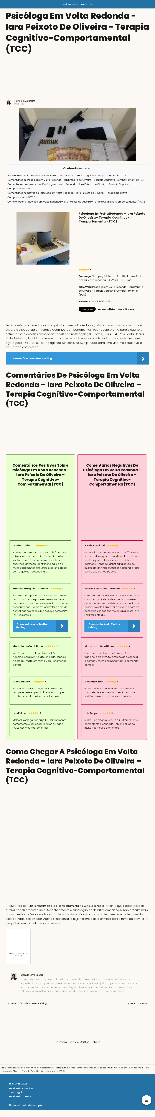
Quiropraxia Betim (137, 1003)
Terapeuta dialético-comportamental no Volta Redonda (67, 906)
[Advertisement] (77, 77)
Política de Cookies (20, 1096)
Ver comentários (106, 309)
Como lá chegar (126, 309)
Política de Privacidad (21, 1088)
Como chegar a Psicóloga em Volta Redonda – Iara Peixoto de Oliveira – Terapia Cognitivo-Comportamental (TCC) (76, 201)
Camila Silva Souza (24, 101)
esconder (85, 168)
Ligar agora (87, 309)
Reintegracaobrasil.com (77, 4)
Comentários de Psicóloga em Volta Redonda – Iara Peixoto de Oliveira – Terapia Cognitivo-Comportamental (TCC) (76, 180)
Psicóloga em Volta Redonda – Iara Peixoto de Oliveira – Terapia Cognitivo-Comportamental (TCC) (66, 175)
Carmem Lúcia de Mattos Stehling (27, 1003)
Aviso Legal (15, 1092)
